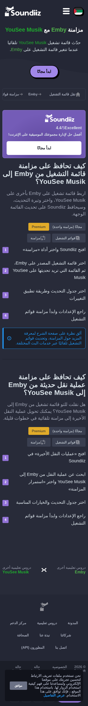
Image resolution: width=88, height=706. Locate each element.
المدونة (73, 623)
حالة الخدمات (34, 669)
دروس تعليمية (47, 623)
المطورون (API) (32, 647)
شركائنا (66, 635)
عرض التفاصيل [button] (54, 695)
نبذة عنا (45, 635)
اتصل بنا (61, 647)
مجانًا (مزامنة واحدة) (67, 227)
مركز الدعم (18, 623)
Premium (39, 227)
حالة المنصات (15, 669)
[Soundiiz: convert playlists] (44, 607)
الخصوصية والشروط (59, 669)
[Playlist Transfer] (23, 11)
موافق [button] (18, 685)
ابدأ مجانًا (44, 71)
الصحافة (23, 635)
